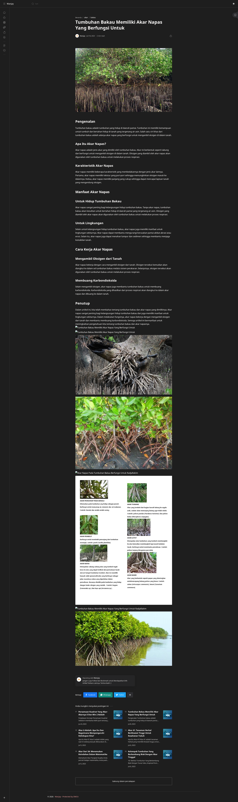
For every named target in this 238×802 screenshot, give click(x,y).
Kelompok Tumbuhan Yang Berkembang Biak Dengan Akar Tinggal (142, 754)
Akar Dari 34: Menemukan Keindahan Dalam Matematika (92, 752)
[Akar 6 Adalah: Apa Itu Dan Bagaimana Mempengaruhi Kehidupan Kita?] (118, 733)
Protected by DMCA (70, 796)
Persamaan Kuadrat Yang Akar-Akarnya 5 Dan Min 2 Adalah (93, 713)
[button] (234, 4)
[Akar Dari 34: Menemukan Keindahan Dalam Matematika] (118, 754)
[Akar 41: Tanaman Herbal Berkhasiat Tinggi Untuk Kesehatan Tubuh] (167, 733)
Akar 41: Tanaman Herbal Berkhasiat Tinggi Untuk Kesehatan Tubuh (139, 733)
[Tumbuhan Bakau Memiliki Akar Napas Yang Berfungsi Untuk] (167, 714)
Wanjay (10, 3)
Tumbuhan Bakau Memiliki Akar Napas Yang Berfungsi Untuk (143, 713)
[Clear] (70, 3)
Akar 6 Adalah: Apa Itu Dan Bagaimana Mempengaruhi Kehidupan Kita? (91, 733)
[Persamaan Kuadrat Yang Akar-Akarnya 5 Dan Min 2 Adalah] (118, 714)
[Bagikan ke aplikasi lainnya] (130, 694)
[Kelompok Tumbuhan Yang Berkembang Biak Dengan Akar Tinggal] (167, 754)
